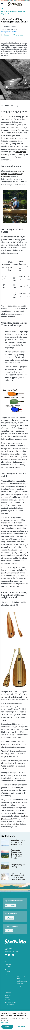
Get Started (9, 931)
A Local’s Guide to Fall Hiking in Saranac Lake (18, 842)
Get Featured (9, 918)
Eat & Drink (8, 967)
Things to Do (8, 964)
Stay (6, 969)
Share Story (7, 35)
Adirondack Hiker (8, 27)
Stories (18, 978)
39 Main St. (8, 950)
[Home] (2, 8)
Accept (7, 1027)
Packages (19, 986)
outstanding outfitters (10, 824)
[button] (3, 3)
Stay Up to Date (10, 905)
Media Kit (7, 1000)
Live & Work (20, 983)
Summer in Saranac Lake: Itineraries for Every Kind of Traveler (16, 854)
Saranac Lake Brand (10, 1002)
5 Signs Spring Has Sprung (18, 866)
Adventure (7, 971)
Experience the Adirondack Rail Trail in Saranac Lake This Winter (18, 876)
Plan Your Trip (21, 976)
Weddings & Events (22, 981)
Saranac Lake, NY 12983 (11, 951)
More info (4, 1022)
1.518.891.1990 (8, 948)
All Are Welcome (9, 1005)
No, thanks (21, 1027)
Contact (7, 997)
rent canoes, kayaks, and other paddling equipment (12, 173)
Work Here (7, 995)
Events (6, 974)
